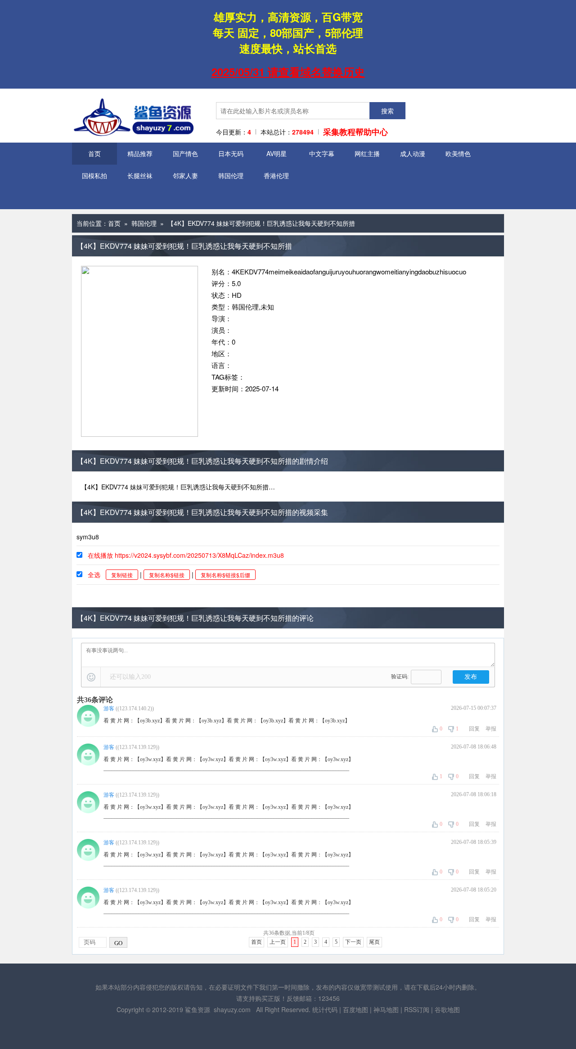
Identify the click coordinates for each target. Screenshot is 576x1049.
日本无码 (230, 153)
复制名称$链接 (166, 574)
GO (118, 943)
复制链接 (122, 574)
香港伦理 (276, 175)
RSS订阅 (416, 1009)
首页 (94, 153)
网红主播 (367, 153)
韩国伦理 (230, 175)
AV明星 (276, 153)
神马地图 (386, 1009)
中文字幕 (321, 153)
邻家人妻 (185, 175)
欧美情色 (458, 153)
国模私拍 (94, 175)
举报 (491, 729)
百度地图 (355, 1009)
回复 (474, 729)
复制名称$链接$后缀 (225, 574)
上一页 (278, 942)
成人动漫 (412, 153)
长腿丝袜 (140, 175)
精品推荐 (140, 153)
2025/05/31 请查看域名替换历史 (288, 71)
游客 (109, 708)
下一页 (353, 942)
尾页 (374, 942)
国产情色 (185, 153)
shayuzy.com (232, 1009)
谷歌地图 (447, 1009)
